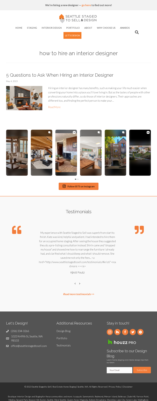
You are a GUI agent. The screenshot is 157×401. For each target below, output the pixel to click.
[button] (110, 332)
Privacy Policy (115, 386)
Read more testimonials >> (78, 294)
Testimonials (63, 345)
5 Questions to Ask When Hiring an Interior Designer (59, 75)
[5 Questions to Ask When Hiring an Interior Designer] (24, 97)
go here (86, 5)
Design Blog (63, 331)
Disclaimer (128, 386)
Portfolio (61, 338)
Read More (54, 107)
